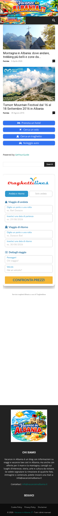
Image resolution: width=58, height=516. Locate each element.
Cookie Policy (16, 507)
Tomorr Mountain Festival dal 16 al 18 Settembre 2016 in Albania (27, 106)
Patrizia (6, 61)
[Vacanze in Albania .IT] (29, 8)
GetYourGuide (22, 154)
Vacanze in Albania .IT (24, 512)
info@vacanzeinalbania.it (34, 484)
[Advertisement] (29, 331)
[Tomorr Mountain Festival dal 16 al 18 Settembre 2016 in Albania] (29, 84)
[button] (54, 20)
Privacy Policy (30, 507)
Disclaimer (42, 507)
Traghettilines (41, 294)
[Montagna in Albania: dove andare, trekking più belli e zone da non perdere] (29, 36)
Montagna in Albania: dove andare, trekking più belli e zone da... (26, 55)
